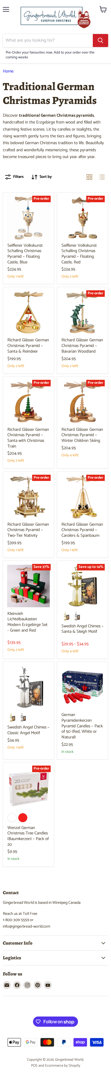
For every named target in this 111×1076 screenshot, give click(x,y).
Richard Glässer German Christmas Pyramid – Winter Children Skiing (82, 435)
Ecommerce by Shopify (62, 1066)
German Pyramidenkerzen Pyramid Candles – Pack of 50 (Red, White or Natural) (82, 726)
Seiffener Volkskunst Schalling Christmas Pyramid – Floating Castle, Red (79, 254)
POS (34, 1066)
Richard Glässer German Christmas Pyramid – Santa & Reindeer (28, 345)
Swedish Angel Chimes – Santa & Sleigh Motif (82, 629)
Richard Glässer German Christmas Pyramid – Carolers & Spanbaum (82, 530)
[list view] (102, 177)
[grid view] (89, 177)
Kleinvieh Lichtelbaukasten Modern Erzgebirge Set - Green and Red (27, 622)
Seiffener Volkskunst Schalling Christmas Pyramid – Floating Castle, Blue (25, 254)
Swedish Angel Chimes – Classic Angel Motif (28, 730)
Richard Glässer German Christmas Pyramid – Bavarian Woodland (82, 345)
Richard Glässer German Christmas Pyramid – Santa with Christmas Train (28, 438)
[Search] (100, 40)
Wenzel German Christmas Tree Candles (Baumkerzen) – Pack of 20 (28, 836)
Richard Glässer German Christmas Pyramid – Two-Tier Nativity (28, 530)
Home (8, 71)
